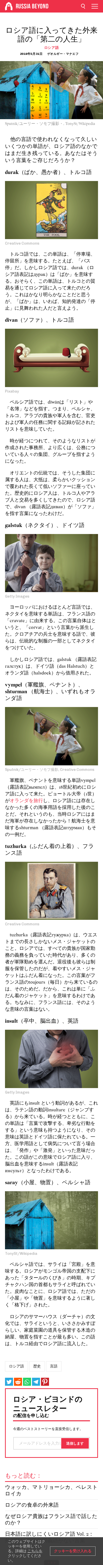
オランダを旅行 (26, 801)
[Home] (8, 6)
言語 (54, 1366)
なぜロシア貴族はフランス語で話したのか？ (51, 1520)
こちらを (35, 1551)
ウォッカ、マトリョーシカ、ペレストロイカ (51, 1491)
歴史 (37, 1366)
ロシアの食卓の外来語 (32, 1505)
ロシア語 (51, 48)
